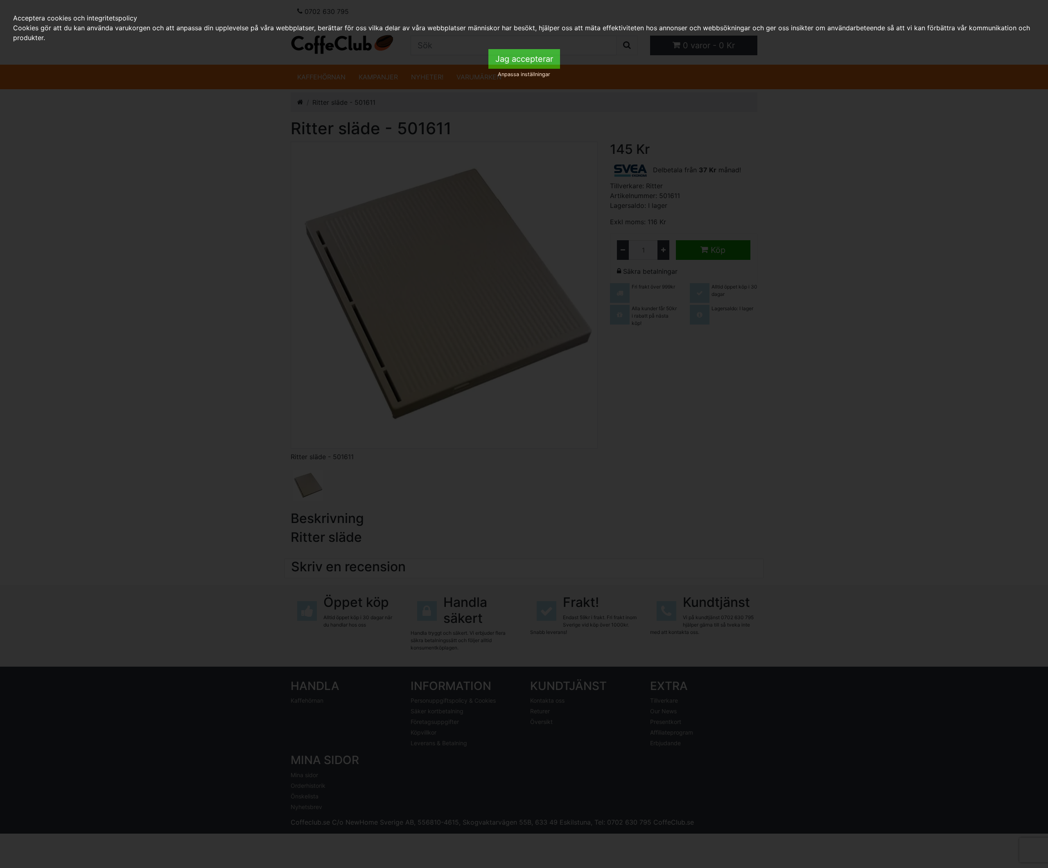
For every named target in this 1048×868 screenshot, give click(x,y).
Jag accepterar (524, 59)
